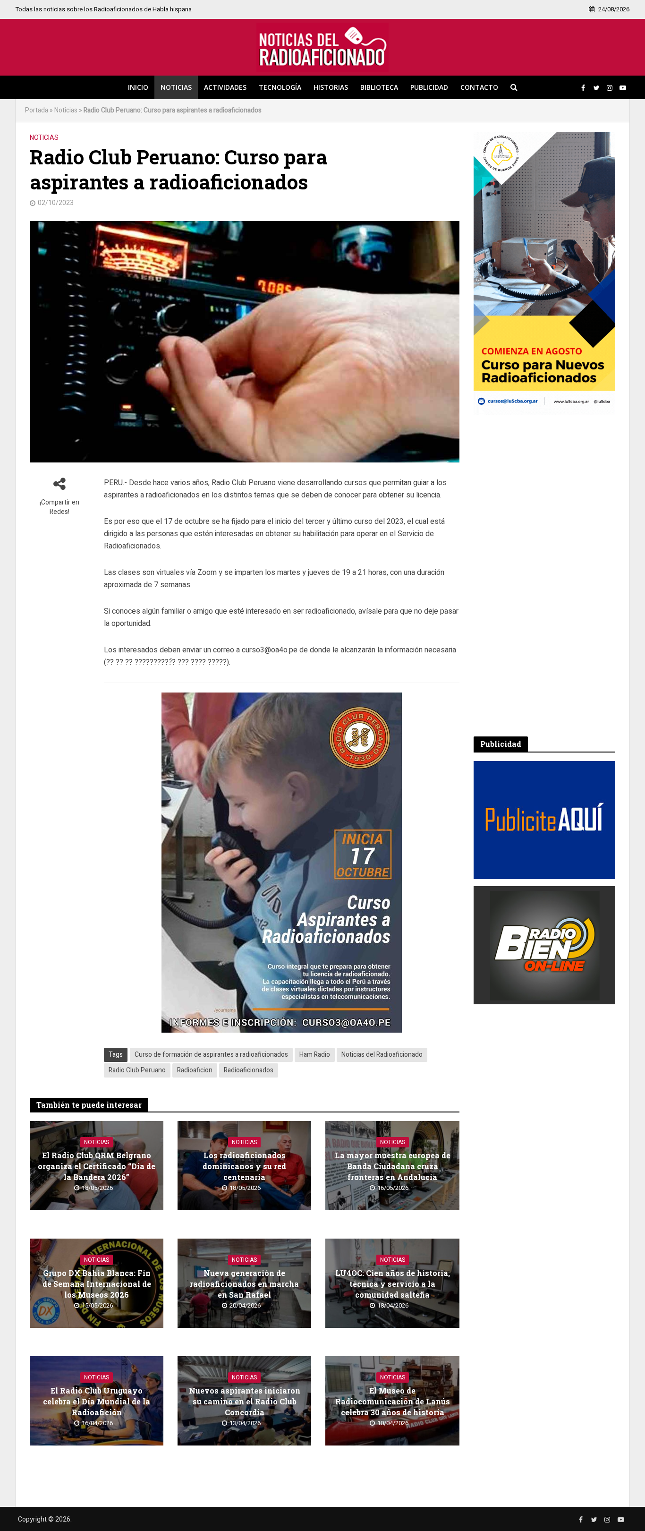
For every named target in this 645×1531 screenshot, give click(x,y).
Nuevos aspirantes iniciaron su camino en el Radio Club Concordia (244, 1401)
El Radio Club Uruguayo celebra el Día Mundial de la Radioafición (96, 1401)
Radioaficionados (248, 1070)
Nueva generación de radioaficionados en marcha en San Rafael (244, 1284)
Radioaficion (194, 1070)
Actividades (225, 87)
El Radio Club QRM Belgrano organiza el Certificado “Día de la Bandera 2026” (96, 1166)
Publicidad (429, 87)
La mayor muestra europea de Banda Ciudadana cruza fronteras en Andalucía (392, 1166)
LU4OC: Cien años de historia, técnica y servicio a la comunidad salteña (392, 1284)
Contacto (479, 87)
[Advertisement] (544, 576)
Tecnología (280, 87)
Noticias (176, 87)
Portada (36, 110)
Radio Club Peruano (137, 1070)
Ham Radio (314, 1055)
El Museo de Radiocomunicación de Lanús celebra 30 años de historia (392, 1401)
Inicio (138, 87)
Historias (331, 87)
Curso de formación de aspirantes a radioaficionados (211, 1055)
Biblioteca (379, 87)
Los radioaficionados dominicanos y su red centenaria (244, 1166)
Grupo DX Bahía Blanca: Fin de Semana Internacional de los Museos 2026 (96, 1284)
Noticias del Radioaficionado (382, 1055)
